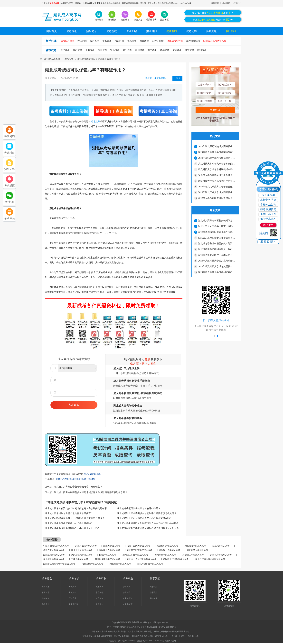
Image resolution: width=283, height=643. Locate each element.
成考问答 (191, 31)
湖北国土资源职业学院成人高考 (142, 559)
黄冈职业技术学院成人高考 (176, 559)
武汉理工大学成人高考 (109, 550)
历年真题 (211, 31)
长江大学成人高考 (107, 554)
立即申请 (215, 110)
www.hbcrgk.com (92, 474)
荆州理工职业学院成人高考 (135, 554)
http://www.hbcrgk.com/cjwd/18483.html (75, 479)
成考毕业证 (127, 598)
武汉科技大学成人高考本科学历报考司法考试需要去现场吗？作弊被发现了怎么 (217, 181)
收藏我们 (237, 3)
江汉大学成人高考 (220, 545)
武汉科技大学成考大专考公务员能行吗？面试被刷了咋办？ (217, 163)
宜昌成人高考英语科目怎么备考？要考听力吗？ (217, 175)
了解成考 (45, 586)
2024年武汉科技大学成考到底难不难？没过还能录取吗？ (217, 272)
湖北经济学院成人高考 (195, 545)
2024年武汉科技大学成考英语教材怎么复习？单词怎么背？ (217, 152)
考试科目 (72, 592)
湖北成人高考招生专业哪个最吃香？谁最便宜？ (78, 486)
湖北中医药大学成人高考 (138, 545)
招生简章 (91, 31)
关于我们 (154, 586)
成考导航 (226, 3)
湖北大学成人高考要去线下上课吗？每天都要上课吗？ (217, 226)
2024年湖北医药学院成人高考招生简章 (217, 146)
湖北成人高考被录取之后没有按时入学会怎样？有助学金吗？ (148, 523)
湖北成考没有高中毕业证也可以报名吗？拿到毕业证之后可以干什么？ (149, 528)
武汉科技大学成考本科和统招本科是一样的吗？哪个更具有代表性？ (217, 169)
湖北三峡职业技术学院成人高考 (210, 559)
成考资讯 (71, 31)
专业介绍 (131, 31)
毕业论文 (127, 592)
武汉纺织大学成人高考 (167, 545)
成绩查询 (171, 31)
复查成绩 (100, 598)
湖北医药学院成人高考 (54, 554)
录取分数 (100, 592)
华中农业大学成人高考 (54, 550)
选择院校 (45, 598)
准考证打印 (73, 604)
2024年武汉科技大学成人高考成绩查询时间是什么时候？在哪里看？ (217, 261)
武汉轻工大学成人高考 (169, 550)
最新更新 (215, 3)
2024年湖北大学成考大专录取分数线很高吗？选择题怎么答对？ (217, 186)
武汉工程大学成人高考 (81, 554)
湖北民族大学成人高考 (92, 564)
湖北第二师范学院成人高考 (139, 550)
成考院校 (111, 31)
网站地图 (154, 598)
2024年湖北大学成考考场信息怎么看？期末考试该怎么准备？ (217, 158)
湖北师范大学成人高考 (197, 550)
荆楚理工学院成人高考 (193, 554)
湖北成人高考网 (52, 59)
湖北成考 (95, 121)
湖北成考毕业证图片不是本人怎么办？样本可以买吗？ (144, 518)
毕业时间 (127, 586)
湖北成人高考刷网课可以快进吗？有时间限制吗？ (217, 198)
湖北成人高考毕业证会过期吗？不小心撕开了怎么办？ (72, 528)
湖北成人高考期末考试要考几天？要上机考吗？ (69, 523)
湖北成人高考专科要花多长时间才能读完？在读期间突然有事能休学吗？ (90, 492)
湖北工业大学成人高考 (81, 550)
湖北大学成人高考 (111, 545)
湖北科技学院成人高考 (120, 564)
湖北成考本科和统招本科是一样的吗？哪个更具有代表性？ (74, 518)
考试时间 (72, 586)
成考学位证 (127, 604)
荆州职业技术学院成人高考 (107, 559)
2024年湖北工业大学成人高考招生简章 (217, 192)
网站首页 (51, 31)
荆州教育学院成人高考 (221, 554)
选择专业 (45, 604)
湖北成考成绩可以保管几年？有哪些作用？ (138, 508)
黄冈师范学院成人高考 (165, 554)
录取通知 (100, 604)
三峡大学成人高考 (79, 559)
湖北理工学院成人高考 (54, 559)
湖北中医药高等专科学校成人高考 (59, 564)
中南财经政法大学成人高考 (56, 545)
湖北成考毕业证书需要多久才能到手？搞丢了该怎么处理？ (147, 513)
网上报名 (231, 31)
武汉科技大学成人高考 (86, 545)
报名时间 (151, 31)
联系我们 (154, 592)
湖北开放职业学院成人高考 (150, 564)
